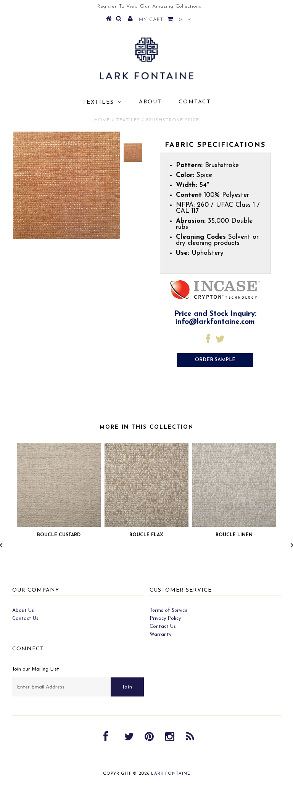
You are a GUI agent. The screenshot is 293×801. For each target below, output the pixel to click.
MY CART (160, 19)
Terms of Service (168, 610)
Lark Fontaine (170, 774)
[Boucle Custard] (59, 525)
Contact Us (25, 618)
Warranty (160, 634)
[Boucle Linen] (234, 525)
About (150, 102)
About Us (23, 610)
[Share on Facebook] (208, 341)
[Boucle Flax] (146, 525)
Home (102, 120)
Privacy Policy (165, 618)
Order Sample (215, 359)
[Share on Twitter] (220, 341)
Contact (195, 102)
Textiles (98, 102)
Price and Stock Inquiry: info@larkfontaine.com (215, 318)
